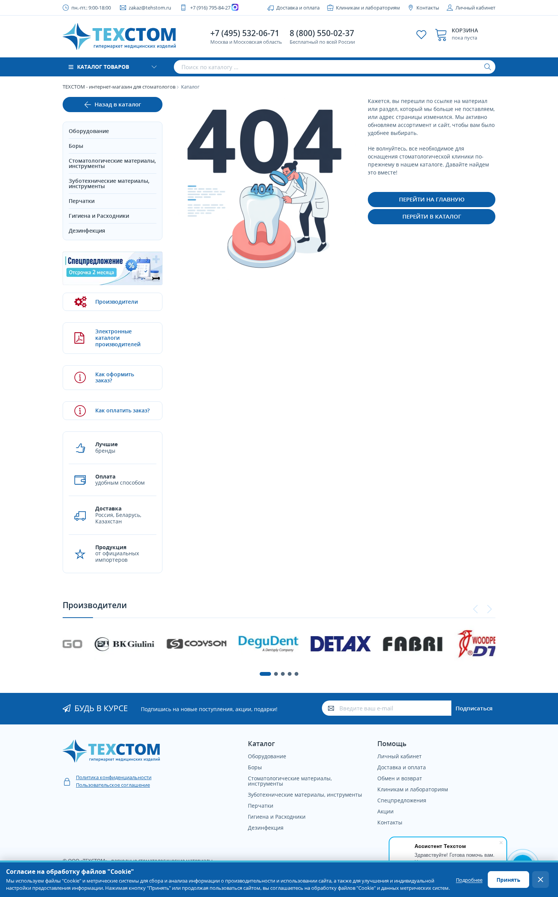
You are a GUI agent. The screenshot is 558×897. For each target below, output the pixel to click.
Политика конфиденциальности (113, 777)
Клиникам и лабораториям (368, 7)
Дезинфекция (87, 230)
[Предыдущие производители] (476, 609)
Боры (76, 145)
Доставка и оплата (298, 7)
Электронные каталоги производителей (117, 338)
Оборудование (89, 131)
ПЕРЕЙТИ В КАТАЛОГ (431, 216)
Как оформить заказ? (114, 377)
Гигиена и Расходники (99, 215)
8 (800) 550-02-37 (322, 33)
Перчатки (82, 200)
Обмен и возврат (399, 778)
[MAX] (236, 7)
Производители (116, 301)
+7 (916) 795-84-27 (210, 7)
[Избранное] (421, 34)
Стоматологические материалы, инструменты (112, 163)
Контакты (427, 7)
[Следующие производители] (489, 609)
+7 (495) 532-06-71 (244, 33)
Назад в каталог (118, 104)
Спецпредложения (401, 800)
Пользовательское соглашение (113, 784)
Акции (385, 811)
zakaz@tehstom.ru (150, 7)
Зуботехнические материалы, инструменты (109, 183)
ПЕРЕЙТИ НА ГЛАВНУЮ (432, 199)
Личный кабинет (475, 7)
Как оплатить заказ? (122, 410)
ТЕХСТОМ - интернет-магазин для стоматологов (119, 86)
